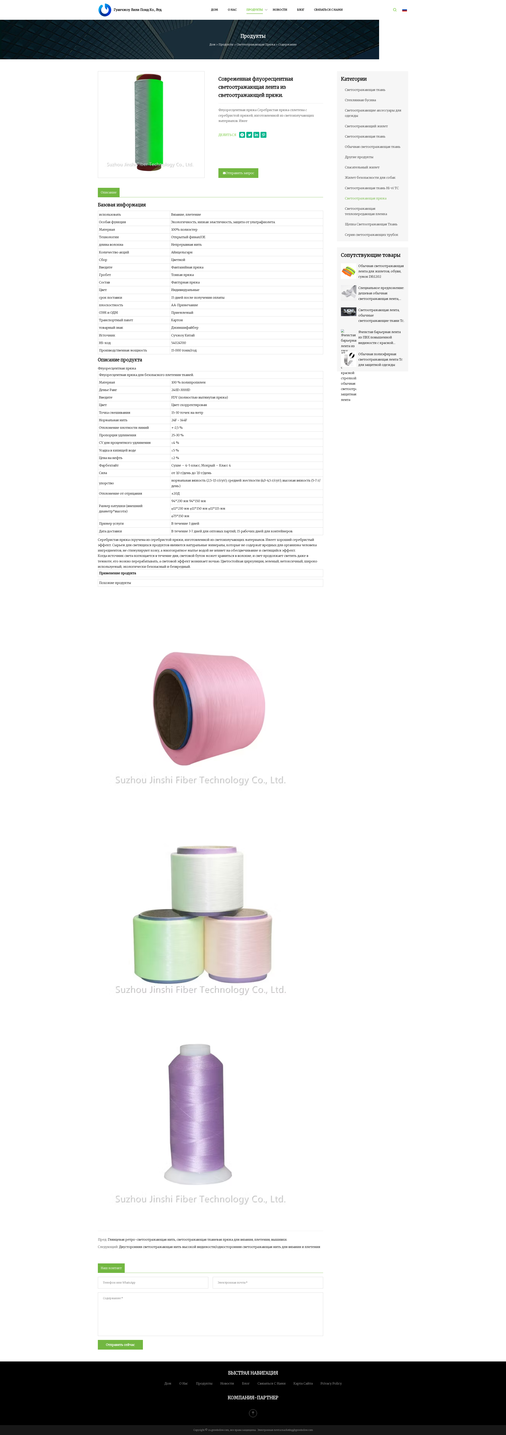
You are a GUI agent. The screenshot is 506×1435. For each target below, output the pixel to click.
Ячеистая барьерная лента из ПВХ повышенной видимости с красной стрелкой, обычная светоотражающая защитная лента (379, 338)
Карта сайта (303, 1383)
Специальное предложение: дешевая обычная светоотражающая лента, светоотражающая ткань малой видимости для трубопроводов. (381, 293)
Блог (300, 9)
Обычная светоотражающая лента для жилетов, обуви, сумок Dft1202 (381, 271)
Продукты (254, 9)
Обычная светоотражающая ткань (372, 147)
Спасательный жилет (362, 167)
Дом (214, 9)
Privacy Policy (331, 1383)
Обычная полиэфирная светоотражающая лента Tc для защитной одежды (380, 359)
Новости (280, 9)
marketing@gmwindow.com (297, 1429)
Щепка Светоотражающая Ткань (371, 224)
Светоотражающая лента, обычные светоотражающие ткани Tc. (381, 315)
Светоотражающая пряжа (256, 44)
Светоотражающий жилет (366, 126)
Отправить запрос (240, 173)
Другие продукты (359, 157)
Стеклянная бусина (360, 100)
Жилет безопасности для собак (370, 177)
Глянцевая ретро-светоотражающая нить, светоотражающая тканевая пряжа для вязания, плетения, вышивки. (197, 1239)
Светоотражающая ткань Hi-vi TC (372, 188)
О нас (232, 9)
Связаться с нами (328, 9)
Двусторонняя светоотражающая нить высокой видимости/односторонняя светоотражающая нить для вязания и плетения (219, 1247)
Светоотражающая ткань (365, 90)
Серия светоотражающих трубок (371, 235)
